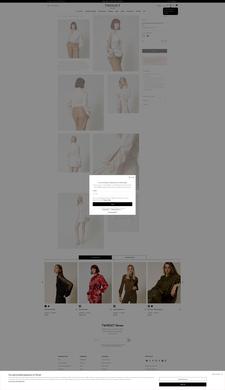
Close (132, 177)
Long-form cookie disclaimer (16, 381)
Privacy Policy (107, 200)
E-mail (94, 190)
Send (112, 204)
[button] (182, 379)
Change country (112, 212)
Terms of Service (115, 209)
